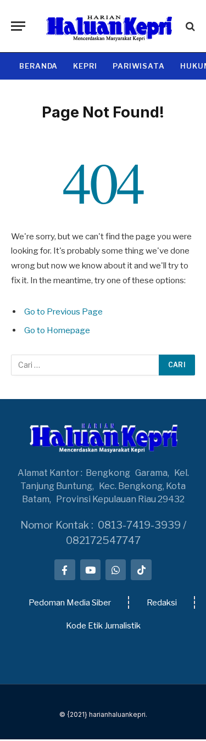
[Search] (189, 26)
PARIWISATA (139, 65)
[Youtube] (90, 569)
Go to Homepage (57, 330)
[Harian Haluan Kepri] (108, 26)
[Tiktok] (141, 569)
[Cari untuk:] (85, 365)
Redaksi (162, 603)
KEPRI (85, 65)
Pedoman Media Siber (70, 603)
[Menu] (18, 26)
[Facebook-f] (64, 569)
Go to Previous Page (63, 311)
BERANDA (38, 65)
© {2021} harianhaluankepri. (103, 714)
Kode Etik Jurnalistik (103, 626)
